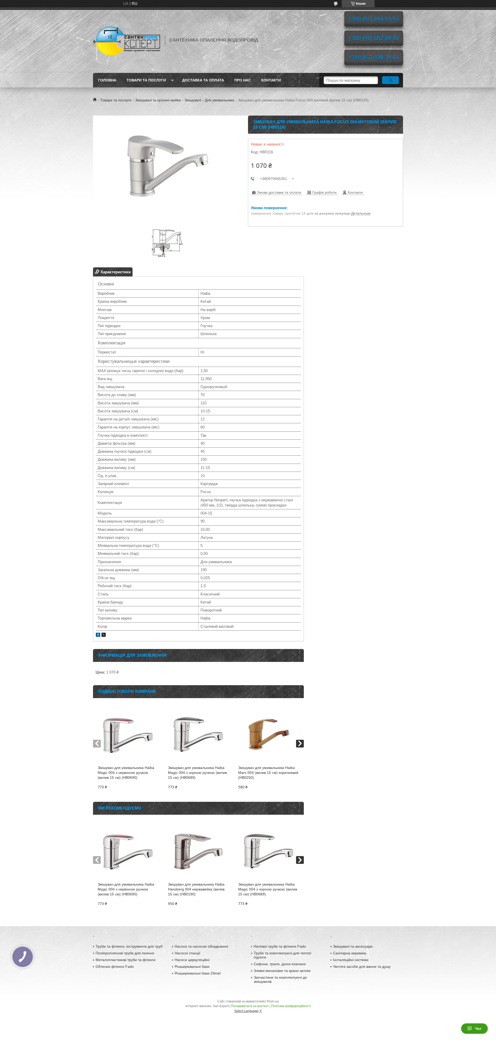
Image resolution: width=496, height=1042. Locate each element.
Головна (107, 80)
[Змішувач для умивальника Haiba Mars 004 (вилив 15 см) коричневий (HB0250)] (268, 734)
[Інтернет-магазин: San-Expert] (126, 40)
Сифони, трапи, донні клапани (280, 964)
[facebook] (98, 635)
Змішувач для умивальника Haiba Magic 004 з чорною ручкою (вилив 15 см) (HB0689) (197, 773)
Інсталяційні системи (350, 960)
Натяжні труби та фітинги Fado (280, 946)
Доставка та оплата (203, 80)
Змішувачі (192, 100)
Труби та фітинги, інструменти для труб (129, 946)
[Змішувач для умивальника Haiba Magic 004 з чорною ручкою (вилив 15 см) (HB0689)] (198, 734)
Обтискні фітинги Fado (115, 966)
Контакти (271, 80)
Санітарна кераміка (349, 953)
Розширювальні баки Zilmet (198, 973)
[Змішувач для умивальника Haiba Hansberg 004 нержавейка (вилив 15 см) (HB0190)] (198, 851)
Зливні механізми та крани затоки (282, 971)
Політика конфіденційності (291, 1006)
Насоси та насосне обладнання (201, 946)
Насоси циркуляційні (192, 960)
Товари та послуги (146, 80)
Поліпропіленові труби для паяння (125, 953)
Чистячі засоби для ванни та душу (362, 966)
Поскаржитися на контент (250, 1006)
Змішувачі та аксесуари (353, 946)
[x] (104, 635)
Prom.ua (273, 1001)
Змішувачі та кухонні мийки (158, 100)
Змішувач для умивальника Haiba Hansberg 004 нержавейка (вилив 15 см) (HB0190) (196, 889)
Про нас (242, 80)
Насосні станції (187, 953)
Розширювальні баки (192, 966)
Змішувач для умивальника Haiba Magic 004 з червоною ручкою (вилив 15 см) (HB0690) (126, 773)
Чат (478, 1028)
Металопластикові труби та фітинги (126, 960)
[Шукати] (390, 80)
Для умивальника (219, 100)
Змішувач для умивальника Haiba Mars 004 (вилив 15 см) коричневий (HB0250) (268, 773)
